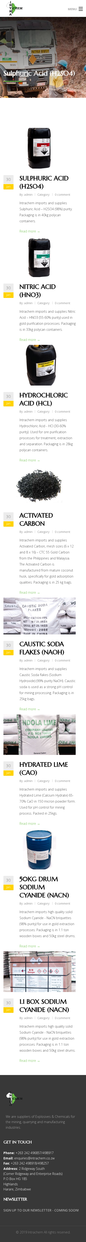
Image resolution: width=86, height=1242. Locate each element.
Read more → (29, 231)
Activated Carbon (36, 519)
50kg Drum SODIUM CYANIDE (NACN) (44, 887)
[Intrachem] (32, 10)
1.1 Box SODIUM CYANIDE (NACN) (44, 1006)
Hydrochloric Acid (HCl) (43, 399)
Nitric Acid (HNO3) (37, 291)
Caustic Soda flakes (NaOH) (41, 648)
